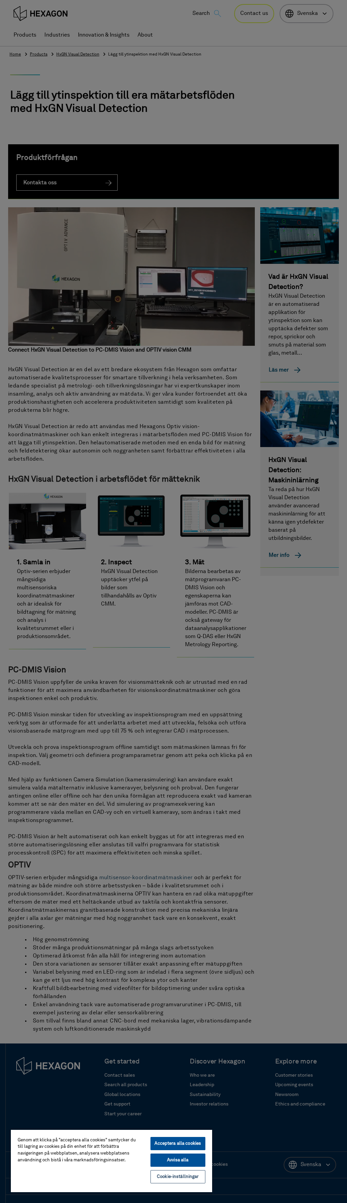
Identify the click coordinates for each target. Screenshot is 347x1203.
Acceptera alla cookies (178, 1143)
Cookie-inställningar (178, 1177)
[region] (111, 1160)
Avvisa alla (177, 1160)
